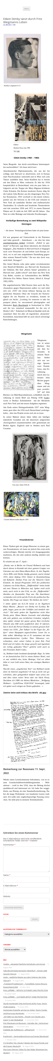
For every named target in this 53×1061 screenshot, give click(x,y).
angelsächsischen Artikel (14, 243)
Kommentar (9, 844)
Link (18, 151)
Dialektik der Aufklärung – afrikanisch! (19, 1030)
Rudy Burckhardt (20, 305)
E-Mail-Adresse (10, 885)
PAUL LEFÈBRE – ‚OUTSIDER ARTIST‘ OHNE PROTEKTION (25, 997)
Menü (26, 9)
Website (6, 896)
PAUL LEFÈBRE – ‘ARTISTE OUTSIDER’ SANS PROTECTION (25, 990)
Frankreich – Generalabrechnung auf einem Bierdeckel (26, 1036)
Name (6, 875)
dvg (14, 24)
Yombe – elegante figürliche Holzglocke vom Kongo (24, 964)
